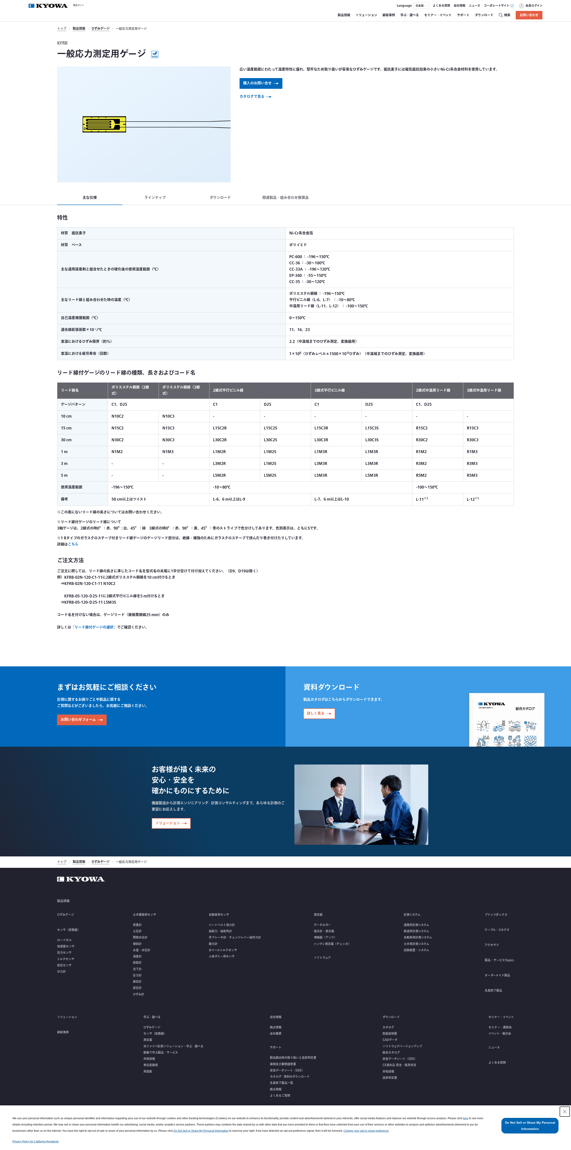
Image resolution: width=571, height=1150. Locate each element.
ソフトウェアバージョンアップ (402, 1046)
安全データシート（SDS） (287, 1070)
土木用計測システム (416, 944)
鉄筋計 (137, 962)
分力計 (61, 971)
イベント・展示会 (499, 1033)
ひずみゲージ (100, 29)
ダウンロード (220, 198)
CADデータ (390, 1040)
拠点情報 (275, 1027)
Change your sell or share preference (366, 1130)
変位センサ (64, 965)
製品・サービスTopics (499, 960)
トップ (61, 29)
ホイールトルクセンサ (223, 950)
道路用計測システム (416, 925)
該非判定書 (390, 1078)
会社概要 (275, 1033)
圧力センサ (64, 952)
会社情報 (275, 1017)
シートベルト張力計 (222, 925)
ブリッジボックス (496, 914)
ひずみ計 (138, 994)
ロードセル (64, 940)
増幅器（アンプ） (325, 937)
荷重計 (137, 925)
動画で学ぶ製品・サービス (160, 1052)
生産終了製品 (493, 990)
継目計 (137, 981)
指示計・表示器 (324, 931)
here (465, 1118)
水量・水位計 (141, 950)
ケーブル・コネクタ (497, 930)
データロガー (322, 925)
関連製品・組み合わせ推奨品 (285, 198)
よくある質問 (497, 1062)
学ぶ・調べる (152, 1017)
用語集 (147, 1071)
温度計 (137, 956)
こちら (73, 544)
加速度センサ (65, 946)
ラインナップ (155, 198)
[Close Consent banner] (565, 1112)
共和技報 (149, 1059)
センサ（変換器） (155, 1033)
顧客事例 (63, 1032)
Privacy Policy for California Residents (35, 1141)
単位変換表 (150, 1065)
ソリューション (67, 1017)
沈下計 (137, 969)
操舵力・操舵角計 (220, 931)
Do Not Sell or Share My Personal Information (201, 1130)
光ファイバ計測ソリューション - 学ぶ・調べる (173, 1046)
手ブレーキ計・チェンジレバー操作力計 (235, 937)
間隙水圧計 (140, 937)
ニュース (494, 1047)
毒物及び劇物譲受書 (283, 1064)
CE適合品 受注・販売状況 (399, 1065)
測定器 (147, 1040)
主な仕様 (90, 198)
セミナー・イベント (501, 1017)
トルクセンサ (65, 959)
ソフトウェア (322, 957)
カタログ (388, 1027)
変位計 (137, 988)
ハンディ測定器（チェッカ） (332, 944)
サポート (275, 1047)
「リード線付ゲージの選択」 (94, 627)
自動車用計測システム (418, 937)
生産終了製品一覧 (281, 1083)
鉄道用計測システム (416, 931)
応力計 (137, 975)
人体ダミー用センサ (222, 956)
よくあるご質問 (280, 1095)
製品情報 (79, 29)
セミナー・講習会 (500, 1027)
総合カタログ (391, 1052)
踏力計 (213, 944)
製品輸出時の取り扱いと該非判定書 (293, 1057)
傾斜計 (137, 944)
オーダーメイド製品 (497, 975)
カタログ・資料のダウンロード (290, 1076)
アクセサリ (492, 945)
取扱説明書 (390, 1033)
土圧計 (137, 931)
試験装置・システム (416, 950)
